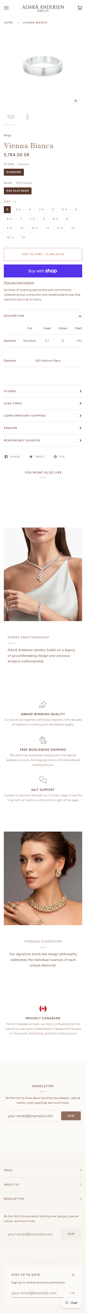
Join (71, 1115)
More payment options (19, 282)
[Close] (75, 1273)
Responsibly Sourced (22, 440)
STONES (10, 391)
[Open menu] (11, 8)
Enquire (10, 428)
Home (8, 22)
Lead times (13, 403)
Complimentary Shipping (25, 415)
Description (14, 316)
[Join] (68, 1293)
